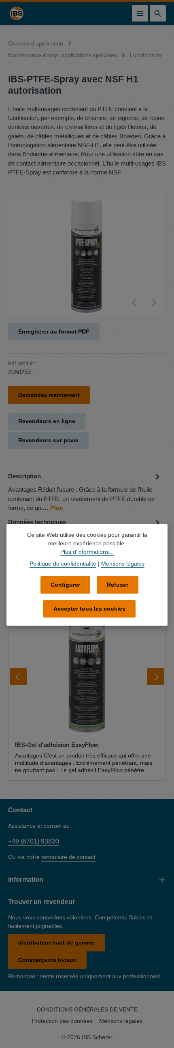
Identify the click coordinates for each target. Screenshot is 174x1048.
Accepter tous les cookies (89, 608)
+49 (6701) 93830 (33, 841)
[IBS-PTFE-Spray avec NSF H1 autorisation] (87, 254)
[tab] (85, 491)
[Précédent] (134, 302)
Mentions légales (120, 1021)
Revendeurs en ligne (46, 421)
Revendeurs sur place (48, 440)
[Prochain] (153, 302)
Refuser (117, 584)
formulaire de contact (68, 857)
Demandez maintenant (49, 395)
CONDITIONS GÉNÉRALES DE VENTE (87, 1009)
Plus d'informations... (87, 552)
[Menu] (140, 13)
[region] (87, 254)
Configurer (65, 584)
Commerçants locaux (47, 960)
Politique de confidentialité (63, 563)
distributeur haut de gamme (56, 942)
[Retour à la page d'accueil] (16, 13)
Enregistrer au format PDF (53, 331)
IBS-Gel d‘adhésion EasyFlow (57, 745)
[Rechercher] (158, 13)
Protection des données (62, 1021)
